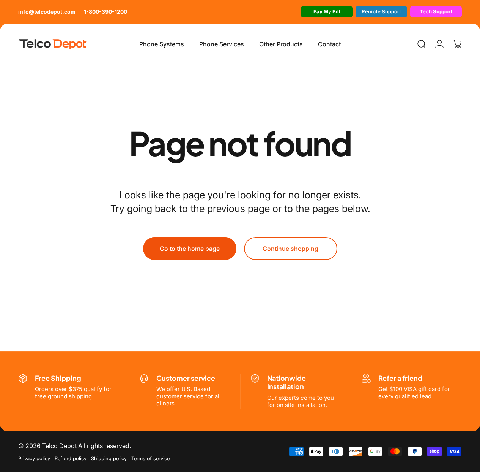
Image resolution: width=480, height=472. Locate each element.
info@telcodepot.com (47, 12)
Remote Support (381, 11)
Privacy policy (34, 458)
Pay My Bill (326, 11)
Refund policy (71, 458)
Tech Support (436, 11)
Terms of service (150, 458)
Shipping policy (109, 458)
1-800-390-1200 (105, 12)
